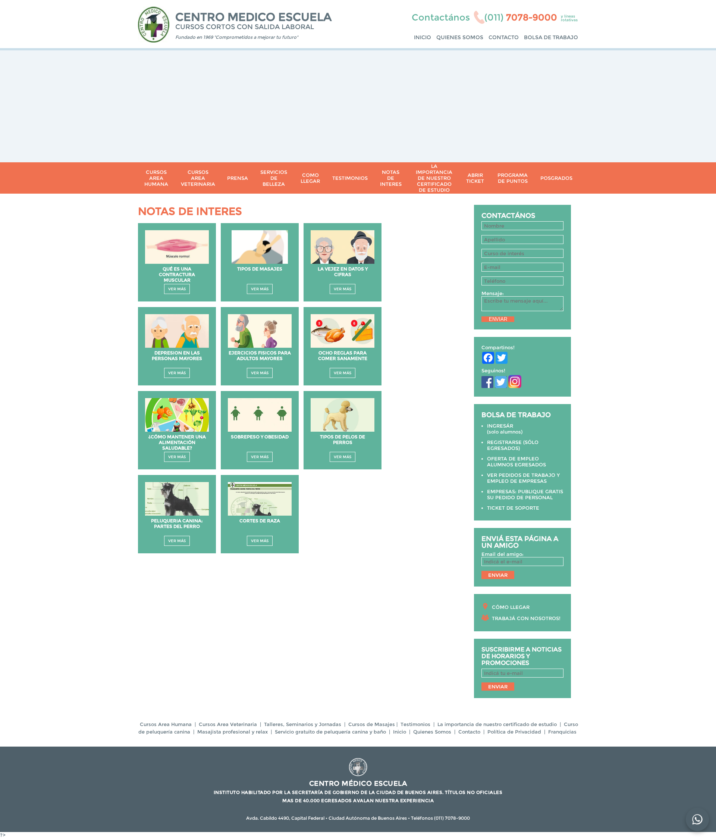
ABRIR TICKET (475, 178)
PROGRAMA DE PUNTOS (512, 178)
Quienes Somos (432, 732)
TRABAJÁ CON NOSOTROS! (526, 618)
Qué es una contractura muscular (177, 274)
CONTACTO (504, 37)
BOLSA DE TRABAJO (551, 37)
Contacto (469, 732)
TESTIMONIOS (350, 178)
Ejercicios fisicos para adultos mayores (260, 355)
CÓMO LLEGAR (511, 607)
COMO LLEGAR (310, 178)
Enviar (498, 319)
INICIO (422, 37)
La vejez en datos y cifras (343, 271)
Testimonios (415, 724)
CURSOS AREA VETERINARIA (198, 178)
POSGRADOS (556, 178)
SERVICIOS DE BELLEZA (273, 178)
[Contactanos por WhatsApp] (697, 819)
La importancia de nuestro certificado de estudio (497, 724)
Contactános (441, 17)
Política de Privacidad (514, 732)
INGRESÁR (500, 426)
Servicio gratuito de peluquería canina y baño (330, 732)
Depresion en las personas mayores (177, 355)
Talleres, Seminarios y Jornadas (302, 724)
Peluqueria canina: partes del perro (177, 523)
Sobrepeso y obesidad (260, 437)
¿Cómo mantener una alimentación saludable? (177, 442)
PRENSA (237, 178)
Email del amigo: (502, 554)
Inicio (399, 732)
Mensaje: (492, 293)
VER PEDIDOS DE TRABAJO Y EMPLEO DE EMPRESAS (523, 478)
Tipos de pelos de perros (342, 439)
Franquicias (562, 732)
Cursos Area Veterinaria (228, 724)
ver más (177, 289)
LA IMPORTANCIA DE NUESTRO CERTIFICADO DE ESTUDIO (434, 178)
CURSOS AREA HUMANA (156, 178)
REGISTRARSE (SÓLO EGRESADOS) (512, 445)
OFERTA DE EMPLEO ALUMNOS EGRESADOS (516, 462)
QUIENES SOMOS (459, 37)
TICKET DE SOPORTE (513, 508)
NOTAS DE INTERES (391, 178)
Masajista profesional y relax (232, 732)
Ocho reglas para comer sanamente (342, 355)
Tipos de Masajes (259, 269)
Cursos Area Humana (166, 724)
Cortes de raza (259, 520)
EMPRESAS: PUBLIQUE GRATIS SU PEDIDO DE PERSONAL (525, 494)
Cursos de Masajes (371, 724)
